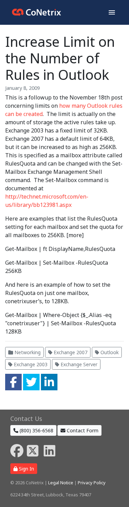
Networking (27, 352)
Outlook (109, 352)
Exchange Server (78, 364)
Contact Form (81, 430)
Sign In (26, 468)
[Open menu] (112, 12)
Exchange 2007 (69, 352)
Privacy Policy (92, 482)
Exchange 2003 (29, 364)
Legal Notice (60, 482)
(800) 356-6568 (35, 430)
